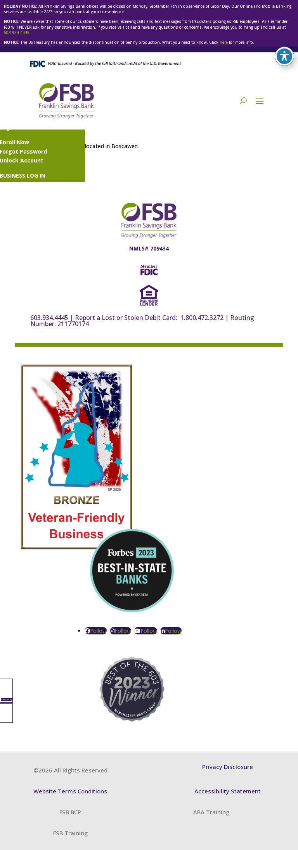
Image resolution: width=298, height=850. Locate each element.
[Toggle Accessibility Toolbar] (284, 56)
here (224, 42)
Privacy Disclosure (227, 767)
